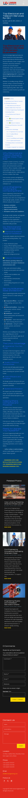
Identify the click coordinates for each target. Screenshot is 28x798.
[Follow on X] (7, 780)
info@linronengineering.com (10, 773)
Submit (21, 746)
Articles (18, 21)
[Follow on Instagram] (11, 780)
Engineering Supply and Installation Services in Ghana (12, 602)
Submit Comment (17, 699)
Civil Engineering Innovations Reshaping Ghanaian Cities (13, 551)
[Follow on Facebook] (4, 780)
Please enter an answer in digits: (11, 688)
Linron (5, 21)
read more (7, 527)
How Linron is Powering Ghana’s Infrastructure (13, 503)
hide (12, 98)
